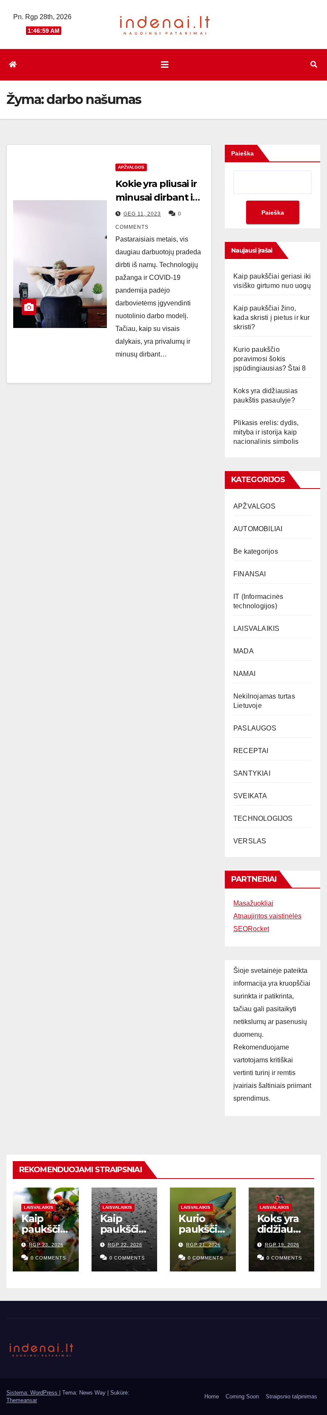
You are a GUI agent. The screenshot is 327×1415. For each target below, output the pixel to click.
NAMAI (244, 673)
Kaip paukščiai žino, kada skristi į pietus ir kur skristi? (271, 318)
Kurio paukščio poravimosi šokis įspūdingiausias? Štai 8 (269, 359)
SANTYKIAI (251, 773)
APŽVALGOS (131, 167)
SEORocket (251, 928)
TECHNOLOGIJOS (263, 818)
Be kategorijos (255, 551)
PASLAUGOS (254, 728)
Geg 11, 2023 (142, 214)
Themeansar (21, 1400)
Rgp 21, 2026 (203, 1244)
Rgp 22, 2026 (125, 1244)
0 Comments (48, 1257)
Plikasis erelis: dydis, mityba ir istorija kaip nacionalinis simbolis (266, 432)
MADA (243, 651)
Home (211, 1396)
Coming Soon (242, 1396)
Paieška (242, 153)
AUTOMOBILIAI (257, 528)
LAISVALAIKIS (256, 628)
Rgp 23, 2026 (46, 1244)
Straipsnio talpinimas (291, 1396)
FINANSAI (249, 574)
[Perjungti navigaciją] (164, 65)
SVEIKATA (250, 796)
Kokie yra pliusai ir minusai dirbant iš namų (156, 197)
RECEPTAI (251, 750)
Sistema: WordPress (32, 1392)
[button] (313, 64)
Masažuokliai (253, 903)
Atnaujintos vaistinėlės (267, 916)
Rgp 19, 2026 (282, 1244)
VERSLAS (249, 841)
